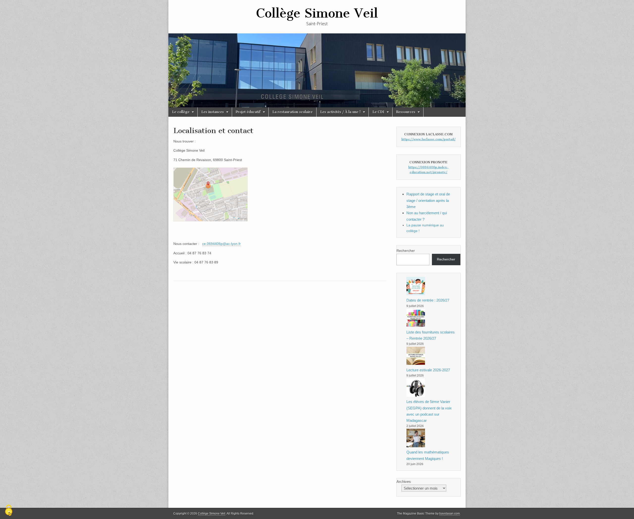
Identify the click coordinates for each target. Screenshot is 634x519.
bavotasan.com (449, 513)
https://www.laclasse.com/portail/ (428, 139)
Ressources (405, 112)
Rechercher (405, 251)
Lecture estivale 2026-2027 (428, 370)
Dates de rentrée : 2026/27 (427, 300)
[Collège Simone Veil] (317, 70)
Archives (403, 481)
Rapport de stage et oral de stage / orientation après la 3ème (428, 200)
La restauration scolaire (292, 112)
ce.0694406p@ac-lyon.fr (221, 244)
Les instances (212, 112)
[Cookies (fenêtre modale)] (8, 510)
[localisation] (213, 225)
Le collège (180, 112)
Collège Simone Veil (317, 13)
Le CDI (378, 112)
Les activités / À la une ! (340, 112)
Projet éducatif (248, 112)
